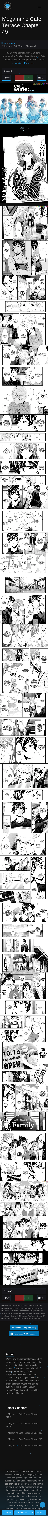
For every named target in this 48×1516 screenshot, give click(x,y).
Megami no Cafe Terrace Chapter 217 (25, 1433)
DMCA (38, 1471)
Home (4, 43)
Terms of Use (27, 1471)
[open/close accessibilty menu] (42, 1505)
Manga (11, 43)
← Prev (7, 1512)
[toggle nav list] (39, 7)
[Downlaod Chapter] (28, 78)
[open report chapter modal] (19, 78)
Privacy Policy (13, 1471)
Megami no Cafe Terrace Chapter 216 (25, 1439)
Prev (7, 78)
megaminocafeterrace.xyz (24, 63)
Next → (40, 1512)
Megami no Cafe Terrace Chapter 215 (25, 1446)
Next (41, 78)
